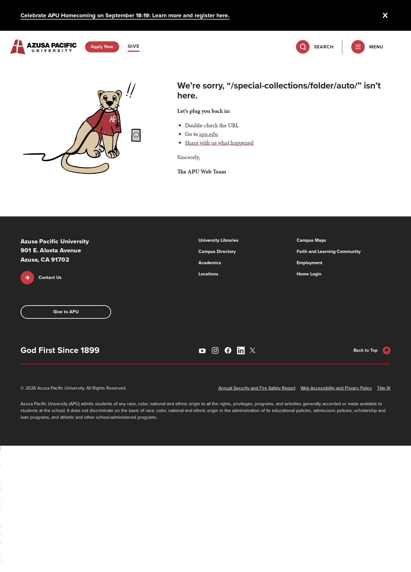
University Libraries (218, 240)
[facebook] (228, 350)
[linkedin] (241, 350)
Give (133, 46)
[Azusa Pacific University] (43, 46)
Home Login (309, 274)
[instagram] (215, 350)
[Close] (385, 15)
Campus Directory (217, 251)
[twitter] (254, 350)
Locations (208, 274)
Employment (309, 262)
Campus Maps (311, 240)
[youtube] (202, 350)
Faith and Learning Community (329, 251)
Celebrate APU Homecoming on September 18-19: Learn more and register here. (125, 15)
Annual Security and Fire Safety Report (256, 388)
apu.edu (208, 134)
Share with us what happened (219, 143)
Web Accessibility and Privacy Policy (336, 388)
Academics (209, 262)
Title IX (383, 388)
